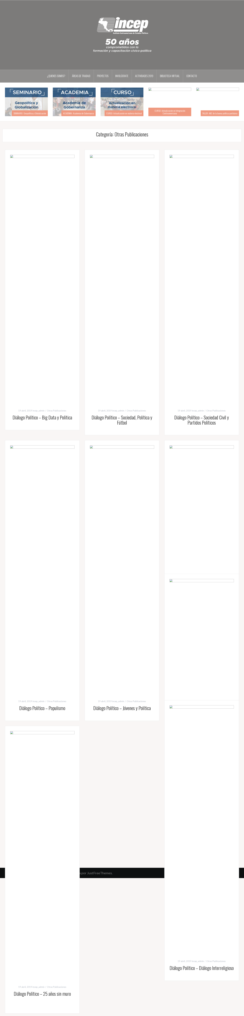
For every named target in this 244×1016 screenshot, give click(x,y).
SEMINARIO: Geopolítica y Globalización (77, 113)
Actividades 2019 (144, 76)
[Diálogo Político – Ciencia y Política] (201, 569)
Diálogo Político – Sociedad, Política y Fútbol (122, 420)
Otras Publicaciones (56, 410)
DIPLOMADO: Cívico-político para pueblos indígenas (26, 112)
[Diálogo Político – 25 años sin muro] (42, 855)
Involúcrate (121, 76)
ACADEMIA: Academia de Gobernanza (126, 113)
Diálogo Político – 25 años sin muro (42, 993)
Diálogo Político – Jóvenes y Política (122, 708)
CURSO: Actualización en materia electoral (172, 113)
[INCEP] (122, 35)
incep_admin (38, 410)
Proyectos (103, 76)
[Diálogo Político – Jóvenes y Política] (122, 569)
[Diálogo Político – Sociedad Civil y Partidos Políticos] (201, 279)
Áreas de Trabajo (81, 76)
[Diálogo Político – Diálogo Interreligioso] (201, 829)
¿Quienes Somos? (56, 76)
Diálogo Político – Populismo (42, 708)
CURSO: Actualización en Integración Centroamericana (217, 112)
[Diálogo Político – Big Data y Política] (42, 279)
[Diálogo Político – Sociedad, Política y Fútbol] (122, 279)
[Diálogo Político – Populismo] (42, 569)
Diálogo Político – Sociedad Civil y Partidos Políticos (201, 420)
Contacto (191, 76)
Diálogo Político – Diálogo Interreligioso (202, 967)
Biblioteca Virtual (170, 76)
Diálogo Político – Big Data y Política (42, 417)
